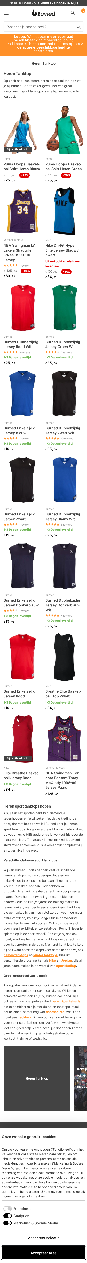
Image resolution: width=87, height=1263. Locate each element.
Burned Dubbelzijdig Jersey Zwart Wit (62, 430)
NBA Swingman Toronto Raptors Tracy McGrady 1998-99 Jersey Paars (62, 780)
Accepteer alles (44, 1253)
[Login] (72, 12)
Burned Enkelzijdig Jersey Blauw (19, 430)
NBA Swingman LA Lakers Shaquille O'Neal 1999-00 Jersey (20, 252)
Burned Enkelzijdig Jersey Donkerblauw (21, 602)
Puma (7, 158)
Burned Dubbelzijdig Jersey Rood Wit (21, 344)
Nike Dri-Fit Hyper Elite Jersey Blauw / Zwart (62, 250)
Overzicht (75, 1136)
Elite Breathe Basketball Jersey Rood (21, 775)
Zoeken (78, 26)
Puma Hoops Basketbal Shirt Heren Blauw (22, 166)
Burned (8, 336)
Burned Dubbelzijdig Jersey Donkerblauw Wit (62, 605)
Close (82, 44)
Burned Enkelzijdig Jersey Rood (19, 693)
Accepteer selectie (43, 1237)
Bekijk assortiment (6, 13)
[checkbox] (18, 1208)
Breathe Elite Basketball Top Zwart (63, 693)
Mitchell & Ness (13, 240)
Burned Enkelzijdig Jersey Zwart (19, 516)
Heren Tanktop (44, 63)
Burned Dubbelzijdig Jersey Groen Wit (62, 344)
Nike (48, 240)
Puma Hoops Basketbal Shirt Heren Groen (63, 166)
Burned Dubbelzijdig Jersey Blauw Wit (62, 516)
